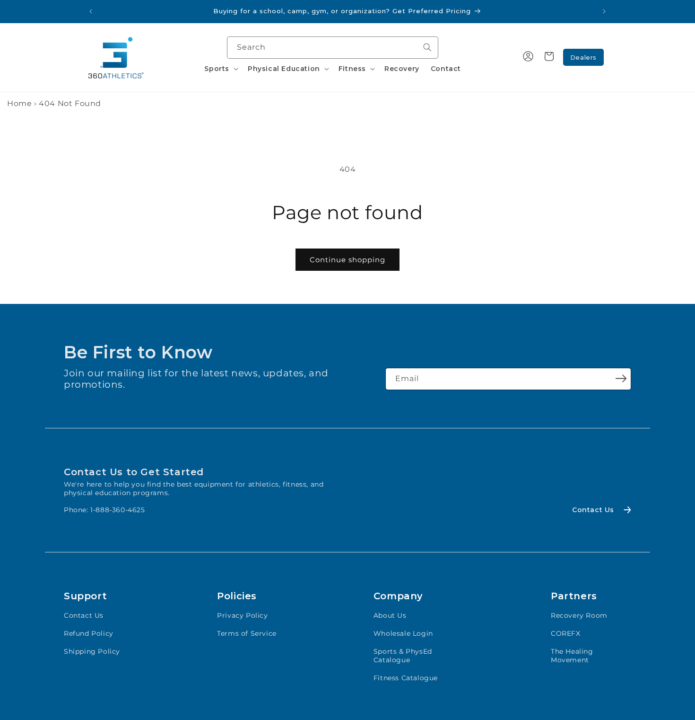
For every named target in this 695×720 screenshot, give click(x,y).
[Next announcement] (604, 11)
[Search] (427, 47)
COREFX (566, 633)
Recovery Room (579, 615)
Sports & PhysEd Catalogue (403, 655)
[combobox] (332, 47)
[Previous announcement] (90, 11)
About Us (390, 615)
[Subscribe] (620, 378)
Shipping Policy (92, 651)
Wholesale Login (403, 633)
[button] (220, 69)
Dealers (583, 57)
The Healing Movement (572, 655)
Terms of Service (247, 633)
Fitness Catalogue (406, 678)
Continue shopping (347, 259)
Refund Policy (88, 633)
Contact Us (84, 615)
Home (19, 103)
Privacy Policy (242, 615)
